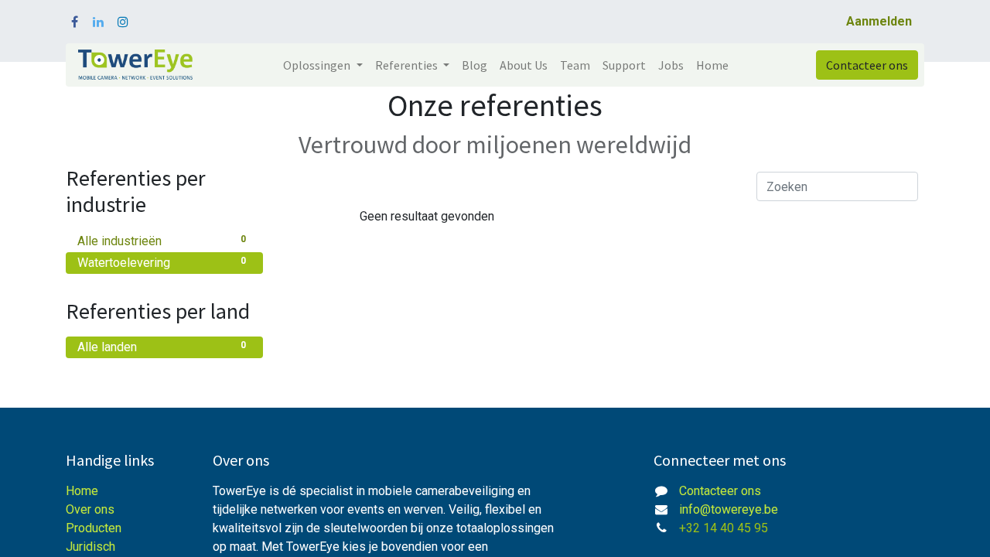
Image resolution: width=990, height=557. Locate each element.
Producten (93, 528)
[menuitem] (474, 65)
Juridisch (90, 546)
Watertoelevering (161, 262)
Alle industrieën (161, 241)
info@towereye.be (728, 509)
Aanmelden (879, 21)
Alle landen (161, 347)
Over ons (90, 509)
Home (82, 491)
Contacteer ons (867, 65)
